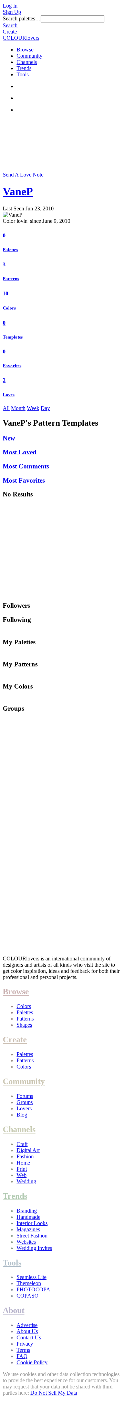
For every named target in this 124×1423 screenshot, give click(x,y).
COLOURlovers (21, 38)
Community (29, 56)
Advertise (27, 1325)
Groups (25, 1102)
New (9, 438)
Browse (25, 50)
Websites (26, 1242)
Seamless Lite (31, 1277)
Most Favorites (24, 480)
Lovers (24, 1108)
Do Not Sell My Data (53, 1393)
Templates (13, 337)
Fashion (25, 1156)
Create (10, 32)
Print (22, 1169)
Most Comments (26, 466)
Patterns (11, 278)
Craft (22, 1144)
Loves (8, 394)
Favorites (12, 365)
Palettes (10, 249)
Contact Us (29, 1337)
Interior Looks (32, 1223)
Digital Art (28, 1150)
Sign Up (12, 12)
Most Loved (20, 452)
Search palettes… (22, 18)
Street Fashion (32, 1236)
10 (5, 293)
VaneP (18, 191)
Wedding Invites (34, 1248)
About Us (27, 1331)
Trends (24, 68)
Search (10, 25)
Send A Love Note (23, 175)
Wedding (26, 1181)
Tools (23, 74)
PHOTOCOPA (33, 1289)
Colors (9, 308)
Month (18, 408)
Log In (10, 6)
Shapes (24, 1025)
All (6, 408)
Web (22, 1175)
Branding (27, 1211)
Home (23, 1163)
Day (45, 408)
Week (33, 408)
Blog (22, 1115)
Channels (27, 62)
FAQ (22, 1356)
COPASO (28, 1296)
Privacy (25, 1344)
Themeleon (29, 1283)
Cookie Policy (32, 1362)
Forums (25, 1096)
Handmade (28, 1217)
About (13, 1310)
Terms (23, 1350)
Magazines (28, 1229)
